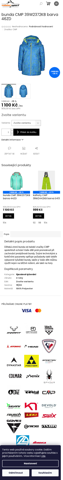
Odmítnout (16, 472)
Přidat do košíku (28, 132)
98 (39, 222)
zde (43, 456)
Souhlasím (45, 472)
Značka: (10, 29)
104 (4, 222)
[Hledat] (41, 4)
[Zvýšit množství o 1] (11, 130)
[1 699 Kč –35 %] (16, 181)
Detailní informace (11, 139)
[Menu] (56, 4)
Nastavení (30, 463)
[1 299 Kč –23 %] (46, 181)
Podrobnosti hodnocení (41, 26)
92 (34, 222)
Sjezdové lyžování (26, 274)
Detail (8, 215)
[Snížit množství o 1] (11, 134)
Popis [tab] (6, 234)
